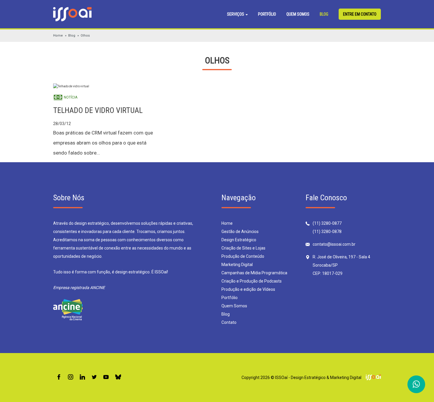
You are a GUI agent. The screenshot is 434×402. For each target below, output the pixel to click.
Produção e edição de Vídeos (248, 289)
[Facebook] (58, 377)
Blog (324, 14)
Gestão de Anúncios (240, 231)
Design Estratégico (238, 239)
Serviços (236, 14)
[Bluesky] (118, 377)
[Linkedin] (82, 377)
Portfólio (267, 14)
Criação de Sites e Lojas (243, 248)
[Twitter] (94, 377)
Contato (228, 322)
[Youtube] (106, 377)
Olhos (85, 35)
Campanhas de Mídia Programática (254, 272)
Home (58, 35)
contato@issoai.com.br (334, 244)
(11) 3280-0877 (327, 223)
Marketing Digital (237, 264)
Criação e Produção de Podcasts (251, 281)
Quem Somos (297, 14)
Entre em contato (359, 14)
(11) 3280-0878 (327, 231)
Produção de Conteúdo (242, 256)
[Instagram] (70, 377)
